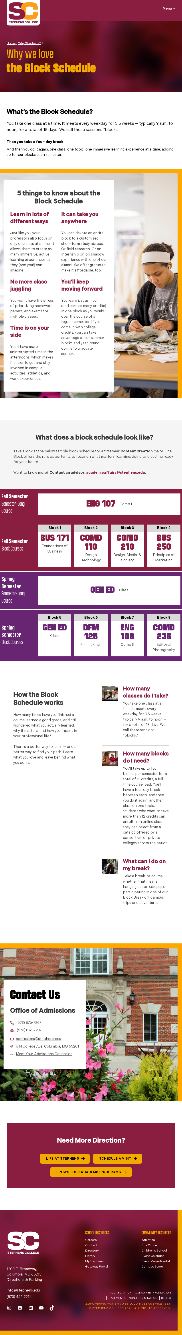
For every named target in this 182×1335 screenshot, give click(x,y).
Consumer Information (153, 1292)
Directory (92, 1250)
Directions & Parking (24, 1280)
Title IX (166, 1298)
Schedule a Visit (115, 1159)
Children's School (154, 1250)
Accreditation (121, 1292)
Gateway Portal (96, 1266)
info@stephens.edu (23, 1290)
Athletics (148, 1240)
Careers (91, 1240)
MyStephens (94, 1261)
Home (11, 43)
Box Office (149, 1245)
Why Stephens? (29, 43)
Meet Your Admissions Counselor (44, 1054)
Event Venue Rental (156, 1261)
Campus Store (152, 1266)
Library (90, 1256)
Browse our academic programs (88, 1172)
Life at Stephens (62, 1159)
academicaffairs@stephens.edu (115, 473)
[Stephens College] (23, 13)
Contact (91, 1245)
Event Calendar (153, 1256)
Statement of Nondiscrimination (132, 1298)
